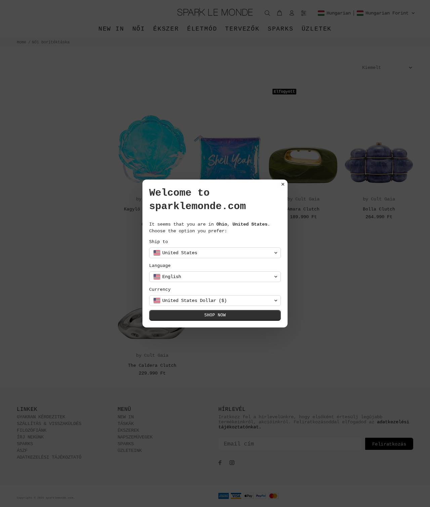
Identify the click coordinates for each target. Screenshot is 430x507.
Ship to (158, 241)
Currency (160, 289)
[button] (215, 252)
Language (160, 265)
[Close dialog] (283, 184)
